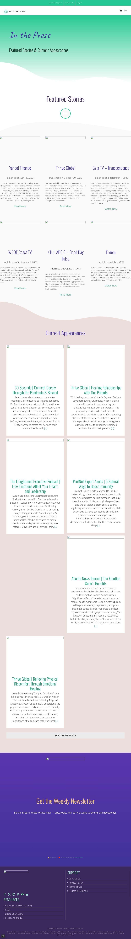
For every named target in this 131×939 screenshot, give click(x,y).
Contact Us (74, 878)
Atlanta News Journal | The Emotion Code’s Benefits (96, 553)
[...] (45, 428)
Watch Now (111, 208)
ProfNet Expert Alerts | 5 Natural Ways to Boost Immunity (96, 456)
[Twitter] (9, 894)
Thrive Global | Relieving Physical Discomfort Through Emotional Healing (35, 654)
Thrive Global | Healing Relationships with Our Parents (96, 363)
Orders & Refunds (78, 890)
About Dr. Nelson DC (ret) (18, 905)
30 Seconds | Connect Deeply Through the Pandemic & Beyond (35, 363)
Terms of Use (75, 886)
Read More (20, 206)
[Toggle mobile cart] (120, 11)
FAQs (7, 909)
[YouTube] (22, 894)
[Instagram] (14, 894)
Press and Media (14, 917)
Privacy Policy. (79, 857)
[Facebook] (5, 894)
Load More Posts (65, 735)
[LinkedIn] (27, 894)
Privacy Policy (76, 882)
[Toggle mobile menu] (125, 11)
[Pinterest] (18, 894)
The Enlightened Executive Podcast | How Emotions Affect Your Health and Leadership (35, 456)
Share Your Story (14, 913)
